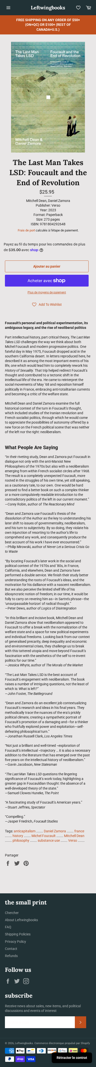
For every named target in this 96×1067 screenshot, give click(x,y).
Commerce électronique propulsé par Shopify (62, 1043)
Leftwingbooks (48, 7)
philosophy (21, 840)
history (18, 836)
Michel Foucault (44, 836)
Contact (11, 949)
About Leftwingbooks (21, 920)
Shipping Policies (18, 934)
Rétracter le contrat (72, 1058)
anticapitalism (24, 831)
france (79, 831)
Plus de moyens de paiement (47, 292)
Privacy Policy (15, 942)
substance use (49, 840)
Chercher (12, 913)
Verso (72, 840)
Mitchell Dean (74, 836)
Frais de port (26, 230)
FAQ (8, 927)
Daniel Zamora (55, 831)
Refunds (11, 956)
